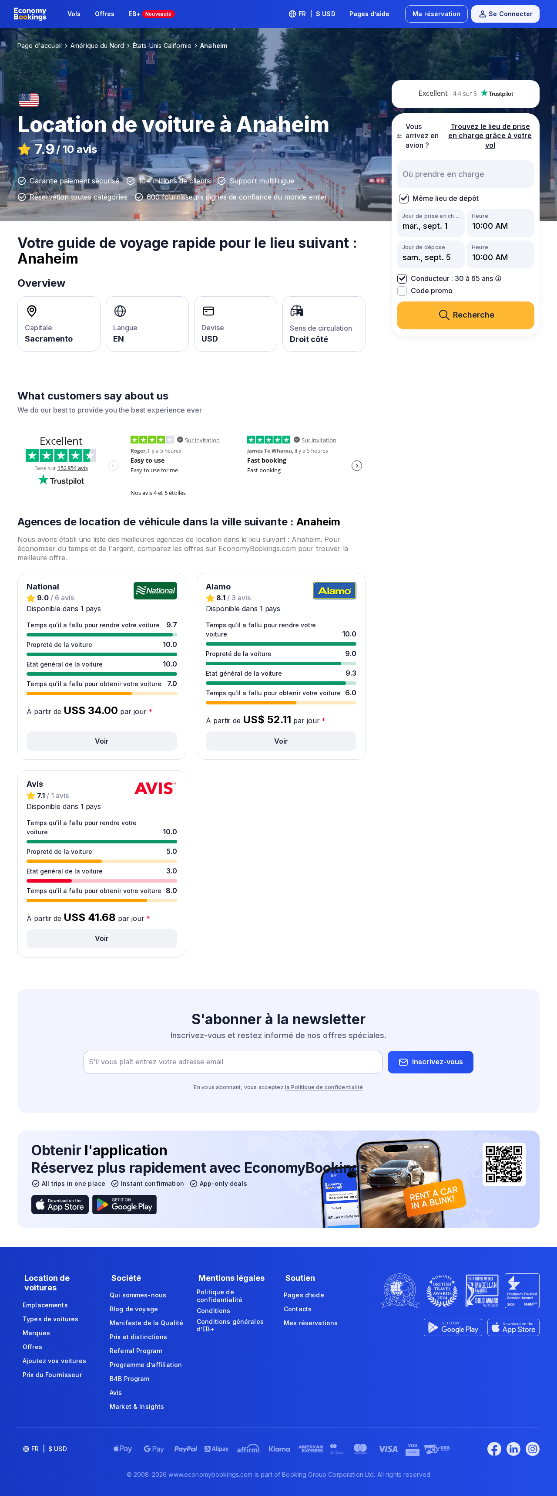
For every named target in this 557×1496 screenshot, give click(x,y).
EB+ (149, 13)
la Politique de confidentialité (324, 1087)
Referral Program (136, 1350)
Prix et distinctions (138, 1336)
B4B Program (130, 1378)
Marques (36, 1333)
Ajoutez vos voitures (54, 1360)
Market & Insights (137, 1406)
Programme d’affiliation (146, 1364)
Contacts (298, 1309)
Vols (74, 13)
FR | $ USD (317, 13)
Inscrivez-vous (437, 1061)
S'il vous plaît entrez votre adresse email (156, 1061)
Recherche (473, 314)
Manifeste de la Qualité (146, 1323)
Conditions (213, 1310)
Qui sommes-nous (138, 1295)
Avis (116, 1392)
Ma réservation (436, 13)
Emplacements (45, 1305)
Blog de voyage (134, 1309)
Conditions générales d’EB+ (230, 1325)
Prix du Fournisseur (52, 1374)
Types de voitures (50, 1319)
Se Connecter (511, 13)
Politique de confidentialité (219, 1295)
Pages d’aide (369, 13)
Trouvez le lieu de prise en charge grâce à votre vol (490, 135)
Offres (105, 13)
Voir (102, 741)
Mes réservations (311, 1323)
